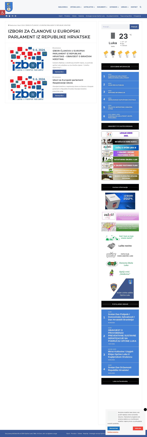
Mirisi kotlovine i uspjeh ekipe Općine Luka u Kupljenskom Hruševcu (120, 354)
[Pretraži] (140, 7)
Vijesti (60, 16)
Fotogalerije (137, 16)
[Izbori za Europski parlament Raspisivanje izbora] (29, 88)
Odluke (74, 16)
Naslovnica (63, 7)
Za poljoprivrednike (112, 16)
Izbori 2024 (21, 25)
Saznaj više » (59, 72)
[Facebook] (6, 16)
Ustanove (113, 7)
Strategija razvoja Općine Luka (95, 16)
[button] (2, 12)
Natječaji (81, 16)
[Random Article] (12, 16)
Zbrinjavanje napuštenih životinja (122, 100)
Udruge (124, 7)
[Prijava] (9, 16)
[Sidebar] (15, 16)
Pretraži (134, 27)
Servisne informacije (116, 92)
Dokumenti (101, 7)
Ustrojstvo (88, 7)
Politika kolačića (113, 432)
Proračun (67, 16)
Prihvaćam (114, 428)
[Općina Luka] (9, 7)
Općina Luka (75, 7)
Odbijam (138, 428)
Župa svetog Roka (126, 16)
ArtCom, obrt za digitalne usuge (47, 433)
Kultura (110, 349)
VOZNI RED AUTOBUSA (116, 85)
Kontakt (134, 7)
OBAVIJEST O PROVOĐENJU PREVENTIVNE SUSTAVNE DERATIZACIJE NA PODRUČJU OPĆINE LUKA (122, 335)
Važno (109, 74)
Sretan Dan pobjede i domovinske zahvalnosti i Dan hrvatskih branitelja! (121, 317)
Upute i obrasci (112, 114)
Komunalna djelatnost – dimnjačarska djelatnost (118, 77)
